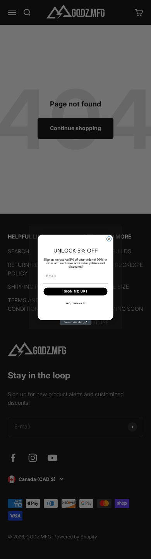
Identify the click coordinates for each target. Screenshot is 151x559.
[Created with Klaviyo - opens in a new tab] (75, 322)
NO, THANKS (75, 303)
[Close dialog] (109, 239)
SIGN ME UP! (76, 291)
